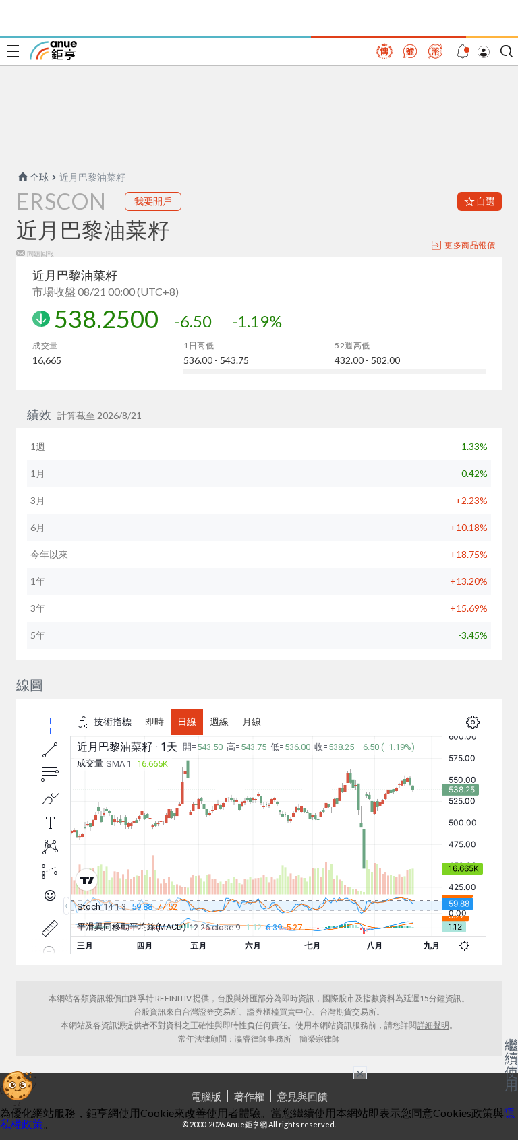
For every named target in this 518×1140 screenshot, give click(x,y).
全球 (39, 177)
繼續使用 (511, 1064)
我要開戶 (153, 201)
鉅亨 (53, 50)
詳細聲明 (433, 1025)
